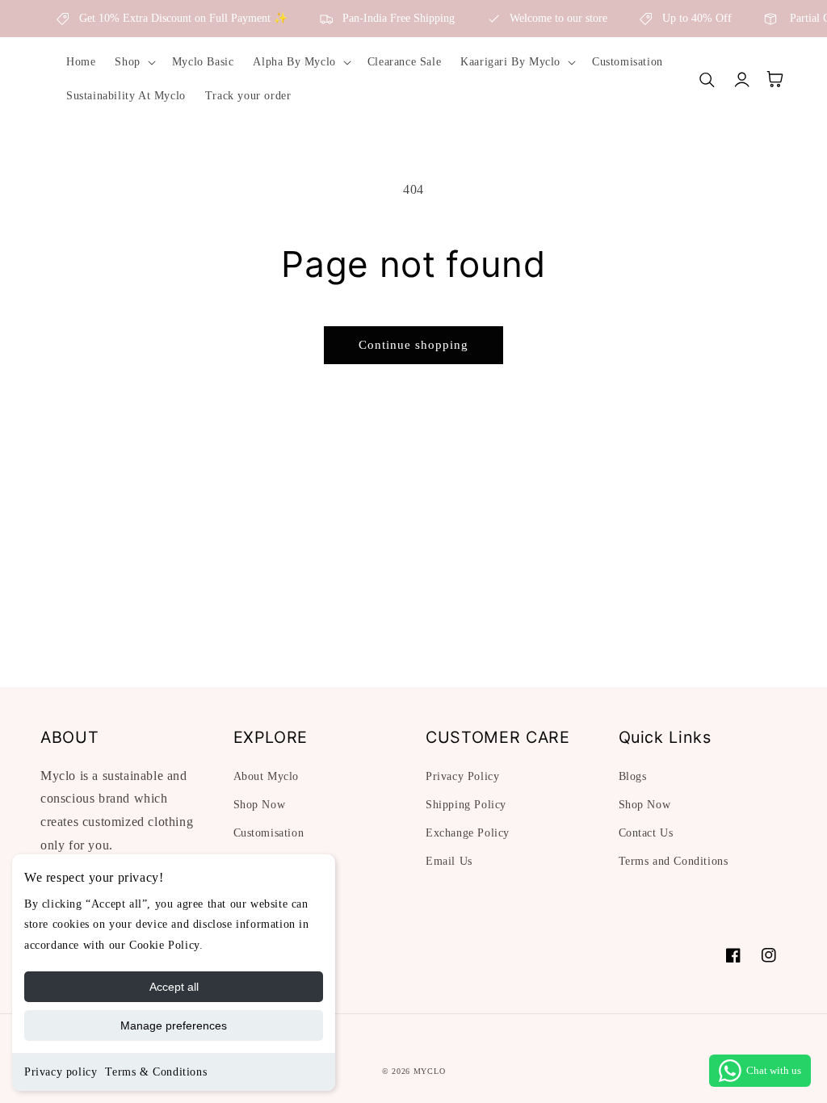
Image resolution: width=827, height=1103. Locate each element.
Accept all (174, 986)
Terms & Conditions (156, 1072)
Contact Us (646, 833)
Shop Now (259, 805)
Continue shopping (413, 344)
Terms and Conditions (673, 861)
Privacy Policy (462, 776)
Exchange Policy (468, 833)
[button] (133, 62)
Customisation (268, 833)
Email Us (449, 861)
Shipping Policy (466, 805)
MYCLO (430, 1071)
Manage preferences (173, 1025)
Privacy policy (60, 1072)
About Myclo (266, 776)
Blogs (633, 776)
